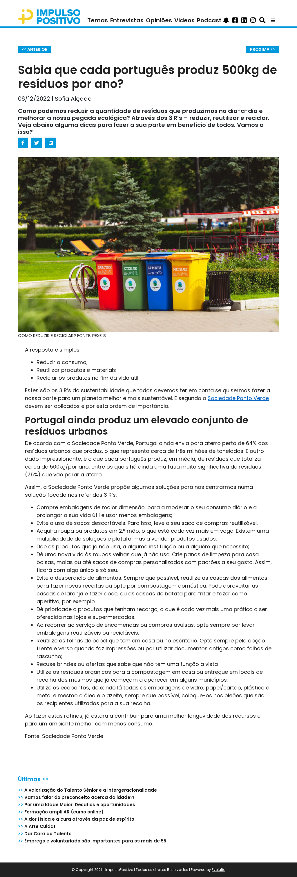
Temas (97, 20)
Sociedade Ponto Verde (238, 398)
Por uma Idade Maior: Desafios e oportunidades (76, 805)
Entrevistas (127, 20)
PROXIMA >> (262, 49)
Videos (184, 20)
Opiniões (159, 20)
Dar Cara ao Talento (45, 834)
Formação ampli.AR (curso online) (61, 812)
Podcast (209, 20)
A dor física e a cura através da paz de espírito (76, 819)
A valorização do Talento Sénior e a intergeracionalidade (87, 790)
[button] (226, 20)
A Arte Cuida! (36, 826)
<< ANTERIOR (35, 49)
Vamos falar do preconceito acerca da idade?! (76, 797)
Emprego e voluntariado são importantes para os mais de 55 (92, 841)
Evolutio (218, 869)
